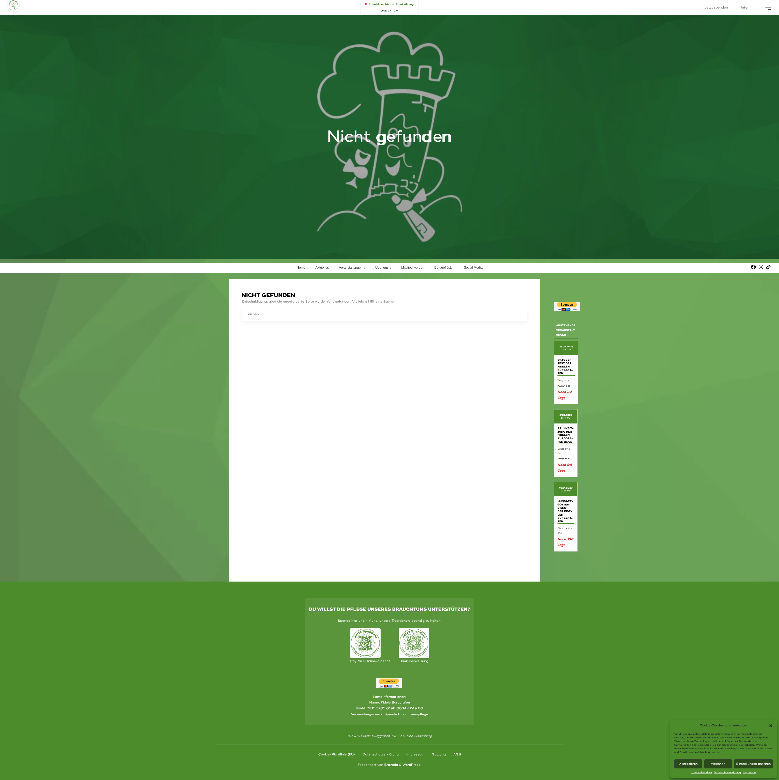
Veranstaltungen (351, 267)
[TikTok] (768, 267)
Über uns (381, 267)
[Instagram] (761, 267)
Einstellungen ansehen (753, 764)
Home (301, 267)
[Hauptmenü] (767, 8)
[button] (771, 726)
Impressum (749, 772)
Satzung (439, 754)
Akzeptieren (688, 764)
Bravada (390, 765)
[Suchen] (520, 314)
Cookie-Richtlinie (701, 772)
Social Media (473, 267)
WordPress (411, 765)
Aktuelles (322, 267)
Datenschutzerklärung (727, 772)
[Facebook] (753, 267)
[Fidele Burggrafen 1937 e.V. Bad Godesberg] (13, 5)
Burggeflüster (444, 267)
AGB (457, 754)
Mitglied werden (412, 267)
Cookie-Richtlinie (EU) (336, 754)
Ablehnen (718, 764)
